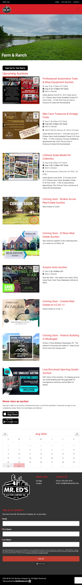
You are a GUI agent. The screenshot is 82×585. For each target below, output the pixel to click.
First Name (7, 529)
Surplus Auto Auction (55, 267)
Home (57, 2)
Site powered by (9, 581)
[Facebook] (75, 578)
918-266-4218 (67, 481)
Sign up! (41, 559)
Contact (76, 2)
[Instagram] (78, 578)
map (76, 130)
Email (5, 519)
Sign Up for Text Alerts (15, 68)
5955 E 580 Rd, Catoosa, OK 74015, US (59, 130)
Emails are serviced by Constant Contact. (36, 553)
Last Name (7, 540)
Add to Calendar (51, 91)
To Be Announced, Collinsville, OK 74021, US (61, 172)
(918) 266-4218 (66, 2)
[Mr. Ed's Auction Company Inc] (7, 9)
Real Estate (12, 55)
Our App (39, 481)
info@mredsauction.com (70, 483)
